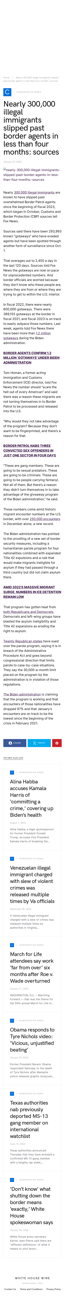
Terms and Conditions (31, 1289)
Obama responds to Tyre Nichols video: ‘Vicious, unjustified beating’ (32, 1040)
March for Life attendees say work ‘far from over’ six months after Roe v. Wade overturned (32, 967)
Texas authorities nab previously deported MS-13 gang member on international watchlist (29, 1120)
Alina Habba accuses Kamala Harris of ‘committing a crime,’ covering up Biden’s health (31, 798)
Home (6, 77)
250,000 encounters (45, 519)
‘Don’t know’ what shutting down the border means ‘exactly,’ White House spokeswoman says (31, 1206)
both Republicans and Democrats (28, 612)
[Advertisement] (32, 32)
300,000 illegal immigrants (34, 192)
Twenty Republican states (22, 641)
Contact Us (10, 1289)
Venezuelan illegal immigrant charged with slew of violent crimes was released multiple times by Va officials (32, 885)
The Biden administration (22, 694)
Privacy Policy (53, 1289)
